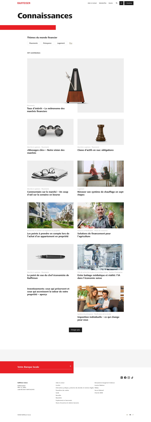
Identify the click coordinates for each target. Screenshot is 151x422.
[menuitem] (92, 3)
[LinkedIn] (121, 377)
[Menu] (121, 3)
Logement (61, 43)
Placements (33, 43)
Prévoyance (47, 43)
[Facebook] (125, 377)
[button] (74, 43)
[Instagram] (129, 377)
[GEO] (70, 366)
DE (127, 415)
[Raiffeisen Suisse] (24, 3)
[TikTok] (132, 377)
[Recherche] (116, 3)
